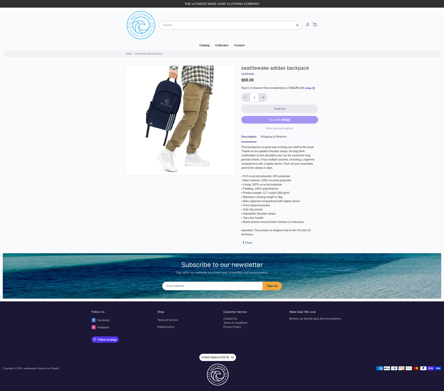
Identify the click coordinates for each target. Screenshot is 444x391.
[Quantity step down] (245, 97)
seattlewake (247, 73)
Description (249, 136)
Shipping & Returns (274, 136)
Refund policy (165, 326)
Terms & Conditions (235, 322)
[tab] (251, 137)
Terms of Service (167, 320)
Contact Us (230, 318)
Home (129, 54)
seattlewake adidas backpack (149, 54)
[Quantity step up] (263, 97)
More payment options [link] (279, 128)
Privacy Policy (232, 326)
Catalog (204, 45)
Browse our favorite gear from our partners (315, 318)
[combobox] (226, 25)
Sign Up (272, 285)
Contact (239, 45)
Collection (222, 45)
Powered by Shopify (48, 368)
